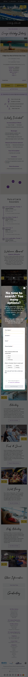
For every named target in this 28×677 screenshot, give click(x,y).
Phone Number (9, 346)
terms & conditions (15, 382)
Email (7, 341)
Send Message (14, 386)
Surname (7, 335)
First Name (8, 330)
